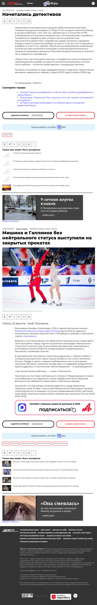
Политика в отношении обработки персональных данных (42, 577)
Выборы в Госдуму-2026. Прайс (59, 536)
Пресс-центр (45, 530)
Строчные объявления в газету (32, 536)
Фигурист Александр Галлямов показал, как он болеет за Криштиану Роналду (44, 478)
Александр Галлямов (49, 331)
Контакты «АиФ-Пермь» (82, 533)
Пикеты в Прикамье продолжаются (27, 153)
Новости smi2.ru (10, 221)
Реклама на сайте (59, 530)
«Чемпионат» (30, 336)
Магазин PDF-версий (28, 533)
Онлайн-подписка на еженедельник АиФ (54, 533)
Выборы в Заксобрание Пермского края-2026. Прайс (40, 539)
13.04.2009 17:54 (8, 10)
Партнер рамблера (42, 595)
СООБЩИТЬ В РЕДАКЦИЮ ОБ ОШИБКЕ (33, 542)
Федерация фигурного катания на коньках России (22, 311)
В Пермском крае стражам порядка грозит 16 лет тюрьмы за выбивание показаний (45, 161)
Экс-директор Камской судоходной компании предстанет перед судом (41, 185)
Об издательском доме (29, 530)
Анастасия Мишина (25, 331)
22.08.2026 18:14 (8, 229)
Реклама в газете (75, 530)
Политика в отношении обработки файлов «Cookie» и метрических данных (49, 579)
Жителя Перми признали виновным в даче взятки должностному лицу (41, 177)
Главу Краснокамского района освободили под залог (34, 169)
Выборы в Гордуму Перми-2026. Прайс (78, 539)
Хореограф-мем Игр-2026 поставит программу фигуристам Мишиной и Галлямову (46, 486)
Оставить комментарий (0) (75, 115)
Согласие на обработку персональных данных (38, 575)
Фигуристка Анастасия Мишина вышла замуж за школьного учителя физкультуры (45, 470)
